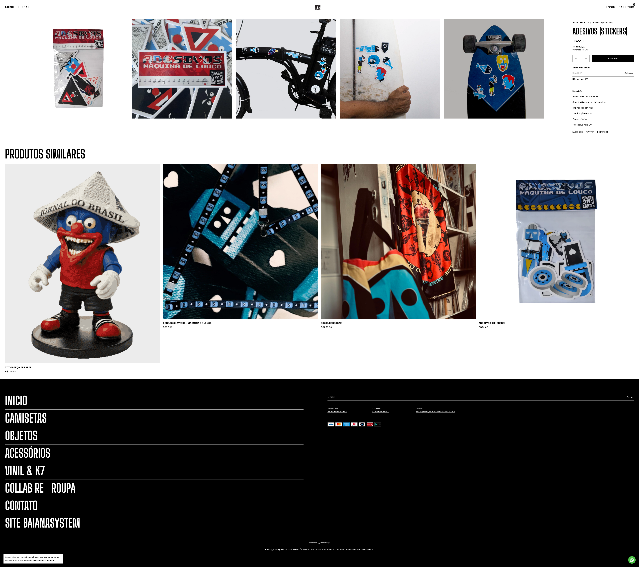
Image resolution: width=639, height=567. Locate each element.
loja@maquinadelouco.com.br (435, 411)
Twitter (590, 132)
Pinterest (602, 132)
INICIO (16, 401)
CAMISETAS (26, 418)
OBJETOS (584, 22)
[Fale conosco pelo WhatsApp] (632, 560)
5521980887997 (337, 411)
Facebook (577, 132)
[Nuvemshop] (319, 543)
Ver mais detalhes (581, 50)
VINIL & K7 (25, 471)
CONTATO (21, 506)
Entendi (50, 560)
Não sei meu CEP (580, 79)
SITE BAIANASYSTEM (42, 523)
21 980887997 (380, 411)
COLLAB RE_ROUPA (40, 488)
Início (575, 22)
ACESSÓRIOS (27, 453)
